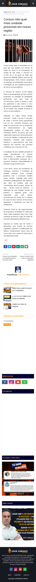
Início (9, 575)
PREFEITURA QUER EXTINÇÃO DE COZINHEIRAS (22, 289)
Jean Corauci (8, 35)
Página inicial (7, 12)
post (13, 12)
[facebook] (5, 382)
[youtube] (18, 382)
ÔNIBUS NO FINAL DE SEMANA (19, 305)
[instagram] (11, 382)
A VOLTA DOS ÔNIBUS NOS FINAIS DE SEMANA (21, 297)
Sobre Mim (17, 575)
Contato (26, 575)
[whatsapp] (24, 382)
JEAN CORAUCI (23, 579)
